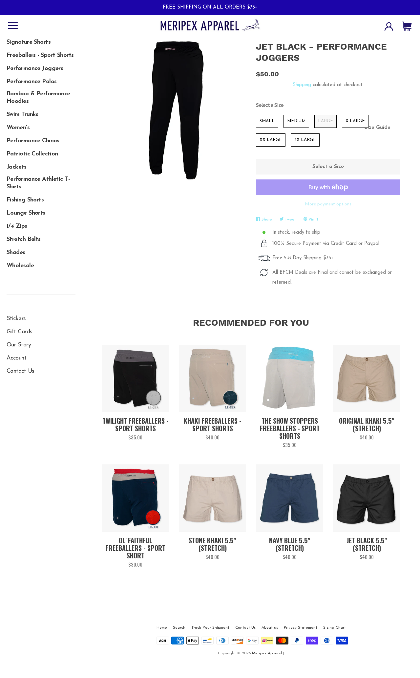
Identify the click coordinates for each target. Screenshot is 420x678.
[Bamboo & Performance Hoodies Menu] (41, 93)
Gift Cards (19, 332)
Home (162, 628)
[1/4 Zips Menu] (41, 224)
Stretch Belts (24, 240)
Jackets (16, 167)
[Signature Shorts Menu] (41, 40)
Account (16, 358)
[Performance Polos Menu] (41, 79)
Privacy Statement (300, 628)
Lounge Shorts (26, 213)
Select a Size (270, 105)
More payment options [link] (328, 204)
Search (179, 628)
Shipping (302, 84)
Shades (16, 253)
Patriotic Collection (32, 154)
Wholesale (20, 266)
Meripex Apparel (267, 653)
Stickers (16, 319)
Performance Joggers (35, 69)
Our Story (19, 345)
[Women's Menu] (41, 125)
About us (270, 628)
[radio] (267, 121)
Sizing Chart (334, 628)
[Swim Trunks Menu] (41, 112)
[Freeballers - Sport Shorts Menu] (41, 53)
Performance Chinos (33, 141)
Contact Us (20, 371)
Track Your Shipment (210, 628)
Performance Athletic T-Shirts (38, 183)
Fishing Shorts (25, 200)
